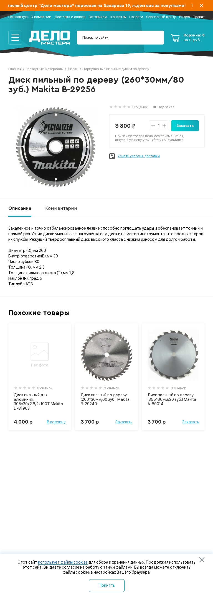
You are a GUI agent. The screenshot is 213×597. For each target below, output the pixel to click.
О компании (41, 17)
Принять (107, 585)
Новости (136, 17)
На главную (17, 17)
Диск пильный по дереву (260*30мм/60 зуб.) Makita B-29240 (105, 399)
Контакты (118, 17)
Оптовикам (97, 17)
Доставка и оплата (69, 17)
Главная (15, 69)
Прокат (199, 17)
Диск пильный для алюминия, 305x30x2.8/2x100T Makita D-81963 (38, 402)
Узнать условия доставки (139, 156)
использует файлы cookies (63, 562)
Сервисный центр (161, 17)
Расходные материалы (45, 69)
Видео (184, 17)
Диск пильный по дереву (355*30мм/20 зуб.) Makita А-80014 (172, 399)
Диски (72, 69)
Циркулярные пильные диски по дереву (115, 69)
